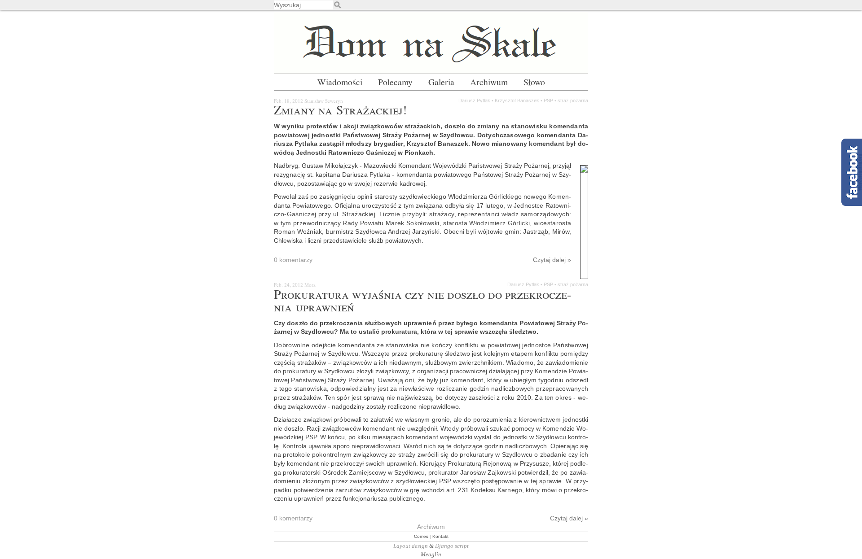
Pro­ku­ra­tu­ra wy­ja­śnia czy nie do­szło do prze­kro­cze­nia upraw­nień (422, 300)
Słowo (534, 82)
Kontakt (440, 536)
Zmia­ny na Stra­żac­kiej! (340, 109)
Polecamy (395, 82)
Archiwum (489, 82)
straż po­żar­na (573, 100)
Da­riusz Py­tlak (474, 100)
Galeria (441, 82)
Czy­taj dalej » (422, 259)
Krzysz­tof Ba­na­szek (517, 100)
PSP (548, 100)
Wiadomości (339, 82)
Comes (421, 536)
